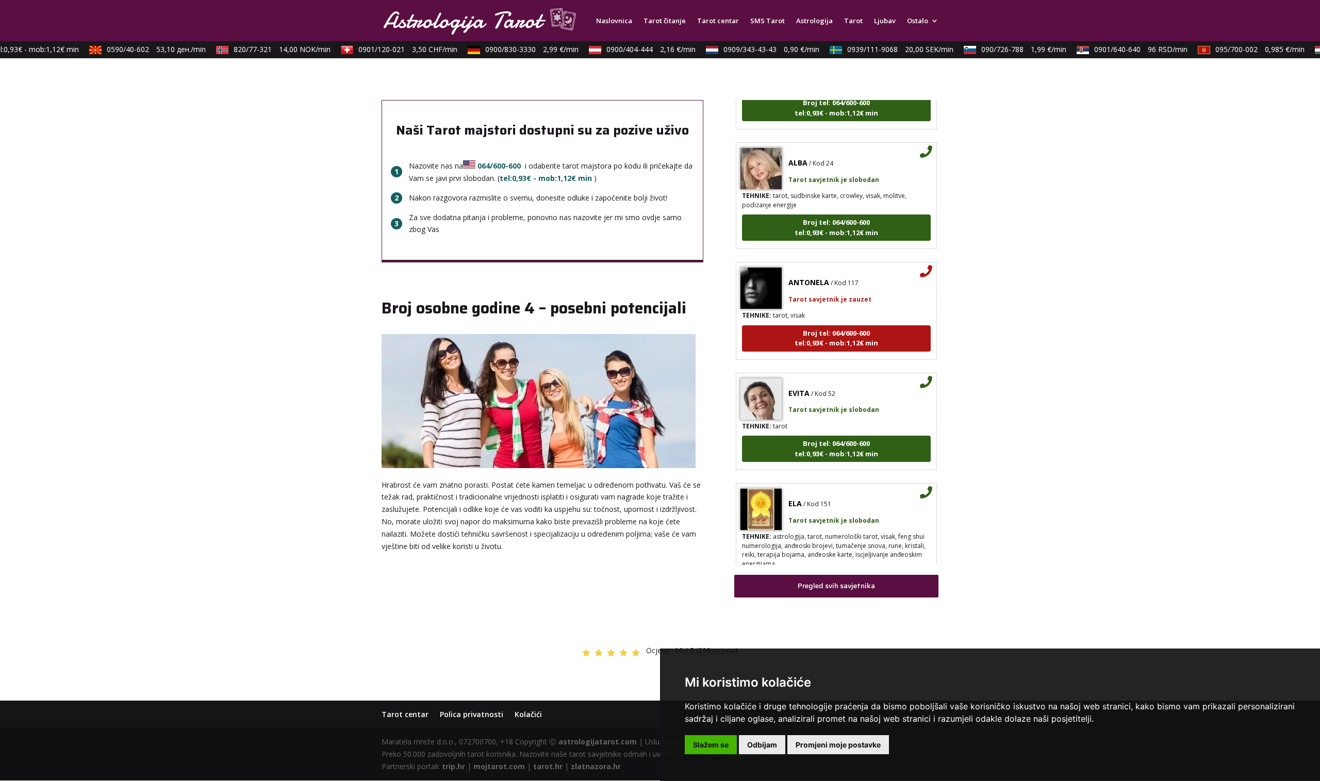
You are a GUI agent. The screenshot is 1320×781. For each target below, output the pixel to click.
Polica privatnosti (471, 714)
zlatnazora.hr (596, 766)
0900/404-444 (641, 49)
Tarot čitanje (665, 21)
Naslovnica (614, 21)
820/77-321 (272, 49)
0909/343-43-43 (762, 49)
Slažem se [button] (711, 744)
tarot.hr (548, 766)
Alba (797, 151)
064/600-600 (499, 166)
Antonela (808, 271)
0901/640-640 (1131, 49)
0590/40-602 (146, 49)
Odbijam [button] (762, 744)
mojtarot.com (499, 766)
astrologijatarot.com (597, 741)
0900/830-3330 (522, 49)
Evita (799, 382)
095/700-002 (1250, 49)
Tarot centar (718, 21)
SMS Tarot (767, 21)
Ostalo (917, 21)
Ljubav (885, 21)
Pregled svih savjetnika (836, 585)
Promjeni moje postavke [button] (838, 744)
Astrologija (814, 21)
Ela (795, 492)
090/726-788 (1014, 49)
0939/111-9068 (891, 49)
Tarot (853, 21)
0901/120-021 (398, 49)
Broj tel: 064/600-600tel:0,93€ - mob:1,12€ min (836, 216)
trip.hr (453, 766)
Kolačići (528, 714)
